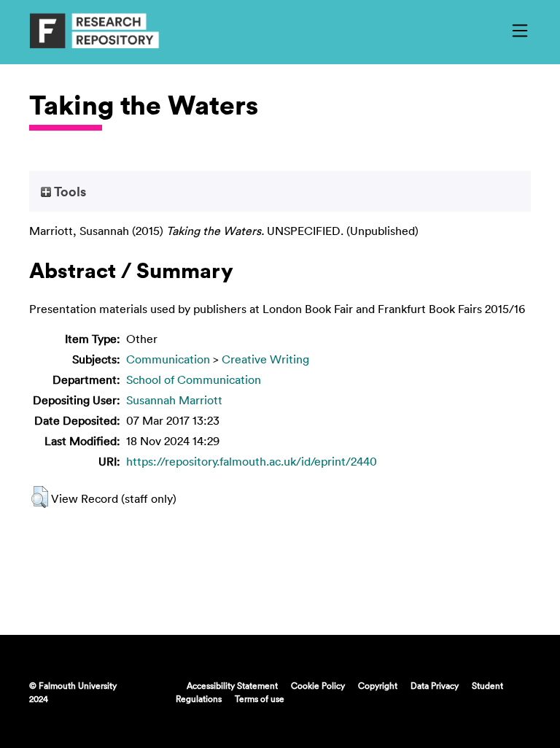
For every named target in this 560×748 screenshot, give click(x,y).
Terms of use (259, 698)
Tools (68, 191)
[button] (39, 497)
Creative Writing (265, 359)
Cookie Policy (318, 685)
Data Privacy (435, 685)
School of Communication (193, 379)
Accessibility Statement (232, 685)
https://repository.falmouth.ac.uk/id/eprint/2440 (251, 461)
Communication (168, 359)
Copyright (377, 685)
